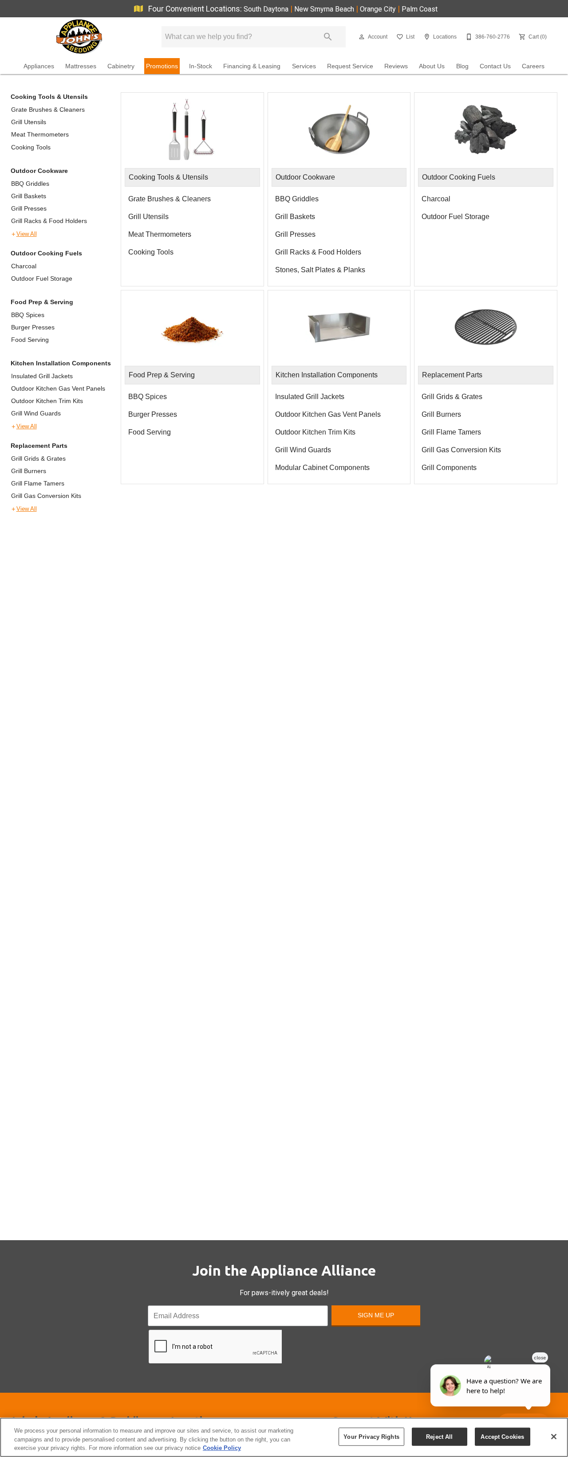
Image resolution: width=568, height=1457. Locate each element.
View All (26, 234)
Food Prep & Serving (42, 302)
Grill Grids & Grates (38, 458)
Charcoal (23, 266)
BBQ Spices (27, 314)
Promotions (162, 66)
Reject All (439, 1436)
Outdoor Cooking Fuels (46, 253)
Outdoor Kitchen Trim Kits (47, 400)
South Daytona (267, 9)
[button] (361, 36)
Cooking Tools (31, 147)
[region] (284, 1437)
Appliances (39, 66)
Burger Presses (33, 327)
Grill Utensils (28, 121)
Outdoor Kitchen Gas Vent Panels (58, 388)
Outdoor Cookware (39, 170)
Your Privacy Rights (371, 1436)
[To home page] (78, 37)
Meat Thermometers (40, 134)
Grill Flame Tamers (37, 483)
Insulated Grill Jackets (42, 376)
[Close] (554, 1436)
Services (304, 66)
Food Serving (30, 339)
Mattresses (80, 66)
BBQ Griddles (30, 183)
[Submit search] (328, 37)
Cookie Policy (222, 1448)
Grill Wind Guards (36, 413)
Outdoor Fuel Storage (41, 278)
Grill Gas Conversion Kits (46, 495)
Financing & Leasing (251, 66)
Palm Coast (420, 9)
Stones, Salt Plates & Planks (320, 270)
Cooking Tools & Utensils (49, 96)
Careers (533, 66)
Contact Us (495, 66)
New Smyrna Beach (325, 9)
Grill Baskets (28, 196)
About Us (432, 66)
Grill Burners (28, 470)
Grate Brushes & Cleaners (48, 109)
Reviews (396, 66)
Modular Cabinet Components (322, 467)
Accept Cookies (502, 1436)
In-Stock (200, 66)
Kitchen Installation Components (61, 363)
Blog (462, 66)
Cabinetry (120, 66)
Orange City (379, 9)
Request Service (350, 66)
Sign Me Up (376, 1315)
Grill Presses (29, 208)
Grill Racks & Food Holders (49, 220)
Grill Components (449, 467)
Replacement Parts (39, 445)
